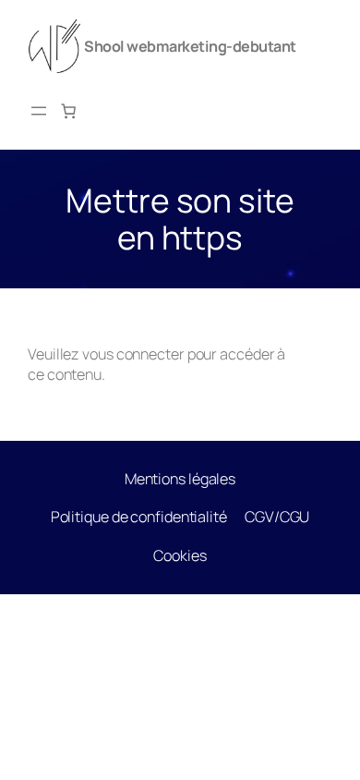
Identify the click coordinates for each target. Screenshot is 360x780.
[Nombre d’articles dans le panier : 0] (68, 110)
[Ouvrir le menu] (39, 111)
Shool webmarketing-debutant (190, 46)
